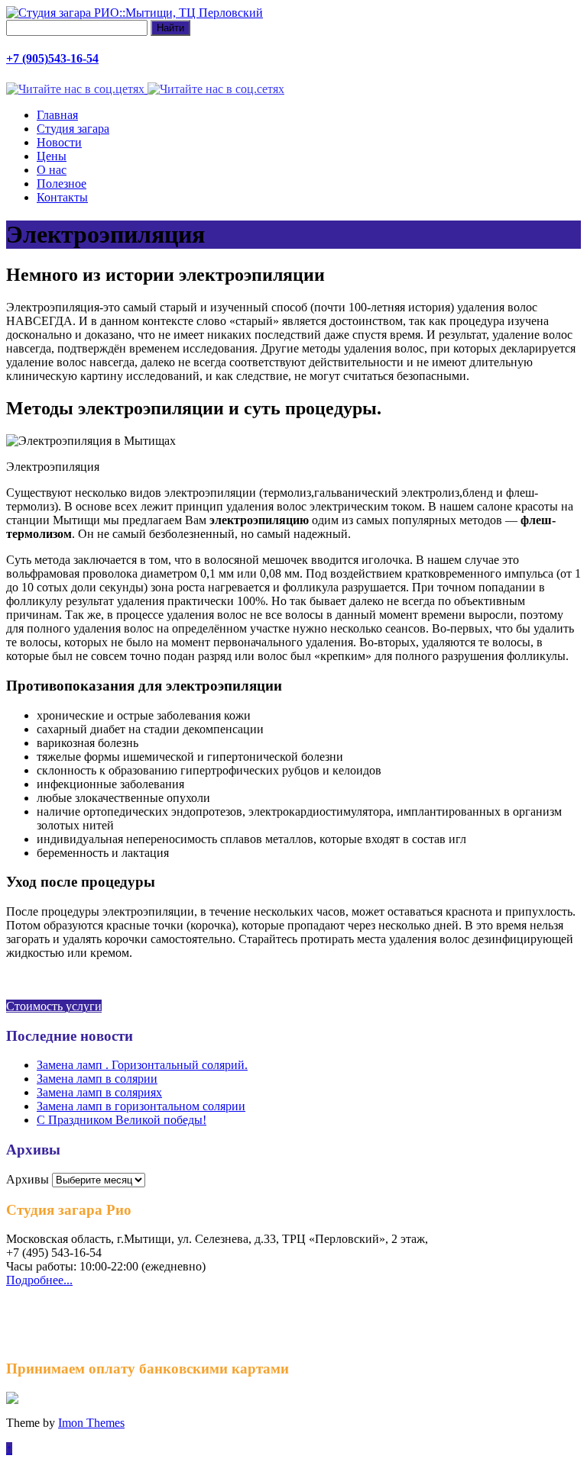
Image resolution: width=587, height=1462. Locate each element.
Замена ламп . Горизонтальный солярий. (142, 1064)
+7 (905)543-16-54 (52, 58)
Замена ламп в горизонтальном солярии (141, 1106)
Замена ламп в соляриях (99, 1092)
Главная (57, 114)
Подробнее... (39, 1280)
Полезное (61, 183)
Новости (59, 142)
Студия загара (73, 128)
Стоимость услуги (54, 1006)
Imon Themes (91, 1422)
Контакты (62, 197)
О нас (51, 169)
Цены (51, 156)
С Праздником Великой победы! (121, 1119)
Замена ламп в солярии (97, 1078)
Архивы (27, 1179)
